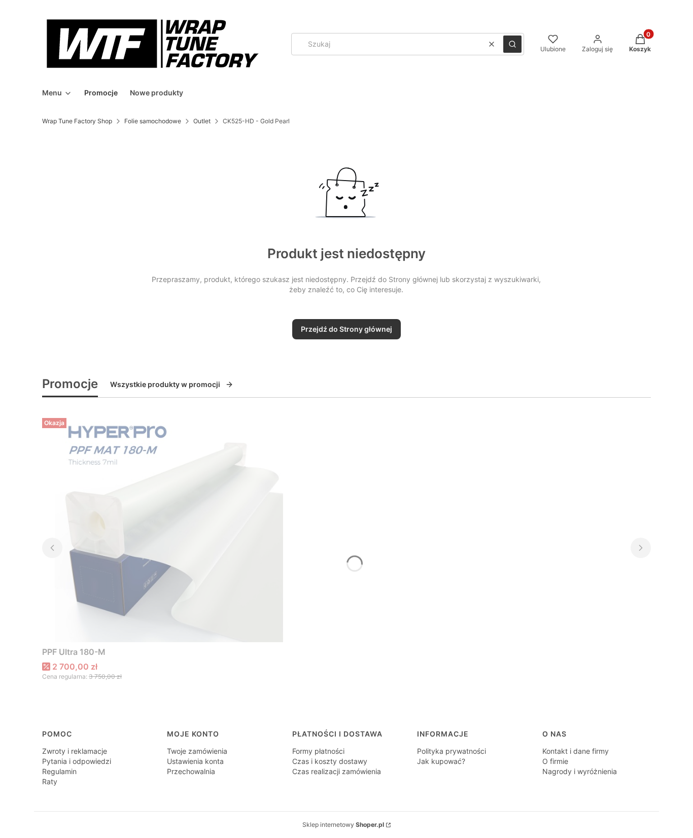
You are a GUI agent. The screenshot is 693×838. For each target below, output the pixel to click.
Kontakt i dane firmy (575, 751)
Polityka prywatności (451, 751)
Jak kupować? (441, 761)
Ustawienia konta (195, 761)
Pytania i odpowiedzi (76, 761)
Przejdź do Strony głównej (346, 329)
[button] (512, 44)
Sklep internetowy (343, 824)
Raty (49, 781)
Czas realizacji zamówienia (336, 771)
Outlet (202, 121)
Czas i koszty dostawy (329, 761)
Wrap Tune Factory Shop (77, 121)
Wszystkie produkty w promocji (165, 384)
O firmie (555, 761)
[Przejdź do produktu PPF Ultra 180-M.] (169, 528)
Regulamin (59, 771)
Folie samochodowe (152, 121)
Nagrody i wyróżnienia (579, 771)
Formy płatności (318, 751)
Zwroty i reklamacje (74, 751)
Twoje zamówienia (197, 751)
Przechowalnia (191, 771)
